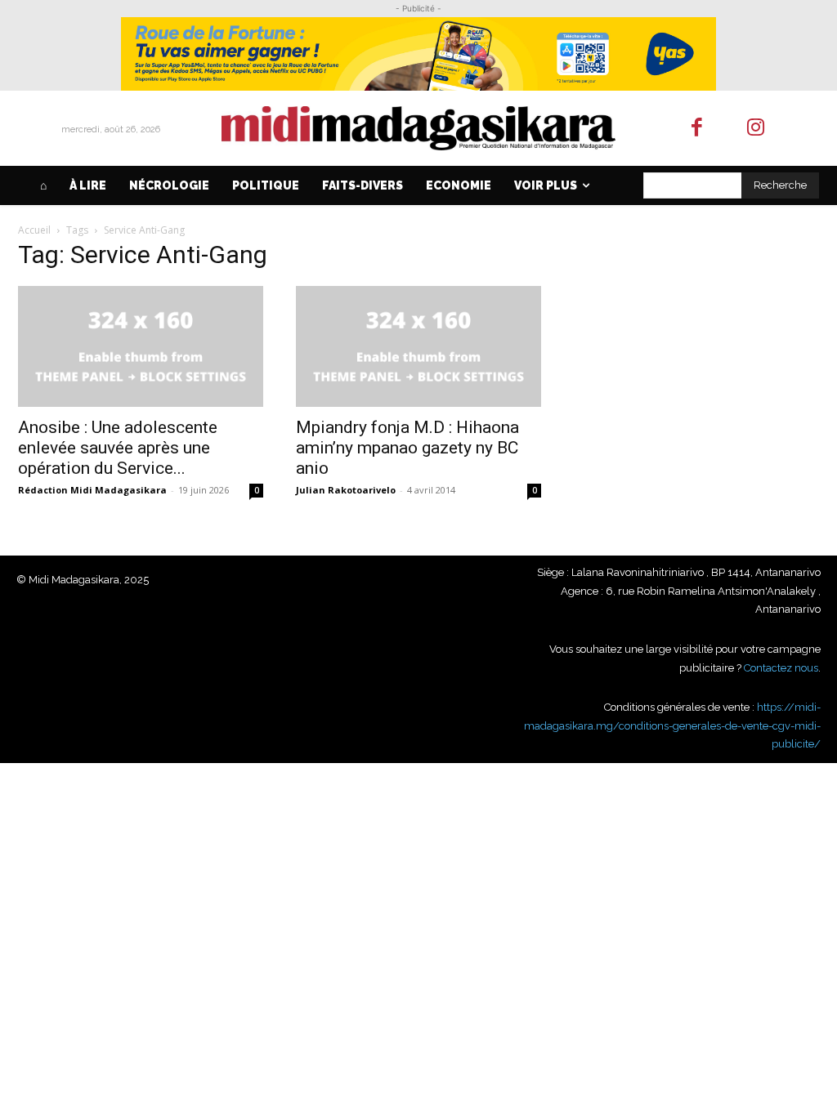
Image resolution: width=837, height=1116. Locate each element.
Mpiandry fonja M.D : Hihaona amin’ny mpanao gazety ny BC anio (407, 447)
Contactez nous (781, 668)
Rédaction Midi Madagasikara (92, 490)
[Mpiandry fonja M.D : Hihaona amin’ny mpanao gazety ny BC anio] (418, 346)
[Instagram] (756, 128)
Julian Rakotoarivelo (346, 490)
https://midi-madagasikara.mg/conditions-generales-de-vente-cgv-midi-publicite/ (672, 725)
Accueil (34, 230)
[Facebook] (697, 128)
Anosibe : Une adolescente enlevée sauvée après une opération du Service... (117, 447)
